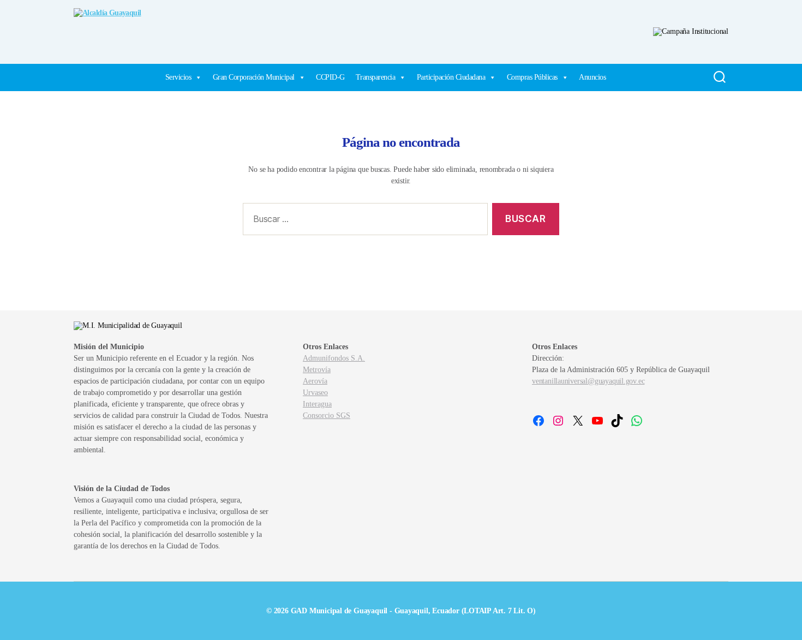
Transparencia (376, 77)
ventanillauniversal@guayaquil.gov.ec (588, 381)
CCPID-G (330, 77)
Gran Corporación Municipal (254, 77)
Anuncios (592, 77)
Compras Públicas (532, 77)
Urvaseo (315, 392)
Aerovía (315, 381)
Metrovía (317, 370)
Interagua (317, 404)
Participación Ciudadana (451, 77)
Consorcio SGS (326, 415)
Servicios (178, 77)
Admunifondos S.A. (334, 358)
